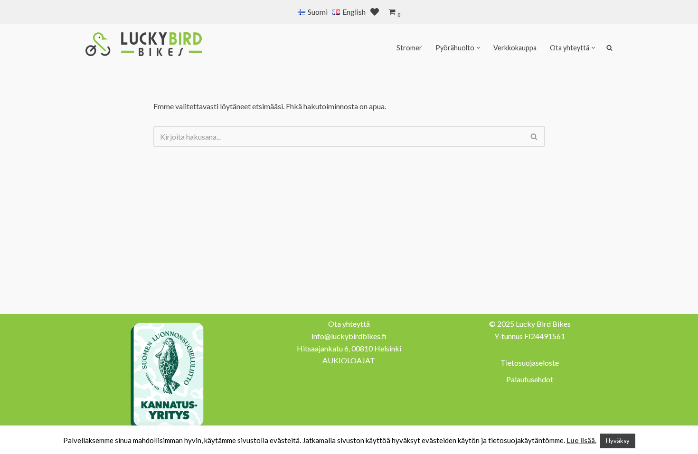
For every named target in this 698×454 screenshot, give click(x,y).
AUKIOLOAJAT (348, 360)
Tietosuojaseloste (529, 362)
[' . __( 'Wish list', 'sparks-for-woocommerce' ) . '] (374, 12)
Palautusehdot (529, 379)
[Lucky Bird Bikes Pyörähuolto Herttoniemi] (143, 44)
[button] (478, 47)
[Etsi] (534, 136)
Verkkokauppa (515, 48)
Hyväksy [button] (618, 441)
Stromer (409, 48)
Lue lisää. (581, 440)
